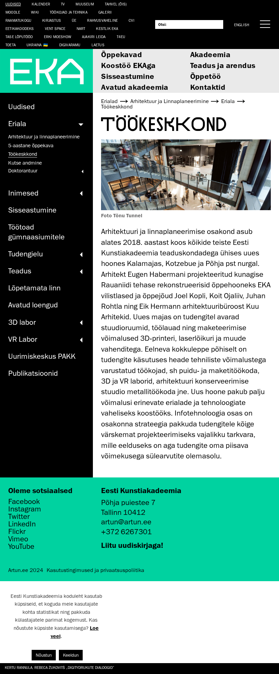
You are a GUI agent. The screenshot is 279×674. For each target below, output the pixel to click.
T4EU (121, 36)
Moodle (12, 12)
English (241, 24)
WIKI (35, 12)
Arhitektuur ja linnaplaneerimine (44, 137)
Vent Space (55, 28)
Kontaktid (208, 87)
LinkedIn (22, 524)
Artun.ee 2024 (25, 570)
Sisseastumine (127, 76)
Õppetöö (205, 76)
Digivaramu (70, 45)
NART (81, 28)
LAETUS (98, 45)
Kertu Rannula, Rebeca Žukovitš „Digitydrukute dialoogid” (59, 667)
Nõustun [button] (44, 655)
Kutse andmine (25, 163)
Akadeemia (210, 54)
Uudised (13, 4)
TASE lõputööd (19, 36)
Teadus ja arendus (223, 65)
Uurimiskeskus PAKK (42, 356)
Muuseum (85, 4)
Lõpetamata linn (34, 287)
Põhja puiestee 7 (128, 502)
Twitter (19, 516)
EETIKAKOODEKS (19, 28)
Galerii (105, 12)
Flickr (17, 531)
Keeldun (71, 655)
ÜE (74, 20)
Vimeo (18, 539)
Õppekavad (121, 54)
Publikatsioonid (33, 373)
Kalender (41, 4)
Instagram (24, 509)
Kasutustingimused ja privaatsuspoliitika (95, 570)
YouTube (21, 546)
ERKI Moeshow (57, 36)
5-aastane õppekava (30, 145)
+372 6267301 (126, 531)
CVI (131, 20)
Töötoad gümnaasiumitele (36, 231)
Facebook (24, 501)
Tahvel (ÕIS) (116, 4)
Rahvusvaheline (102, 20)
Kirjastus (51, 20)
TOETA (10, 45)
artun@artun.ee (126, 521)
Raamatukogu (18, 20)
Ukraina (34, 45)
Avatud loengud (33, 304)
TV (63, 4)
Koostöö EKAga (128, 65)
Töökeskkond (22, 154)
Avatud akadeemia (134, 87)
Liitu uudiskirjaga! (132, 545)
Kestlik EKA (107, 28)
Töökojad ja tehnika (68, 12)
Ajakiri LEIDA (94, 36)
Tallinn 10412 (123, 512)
